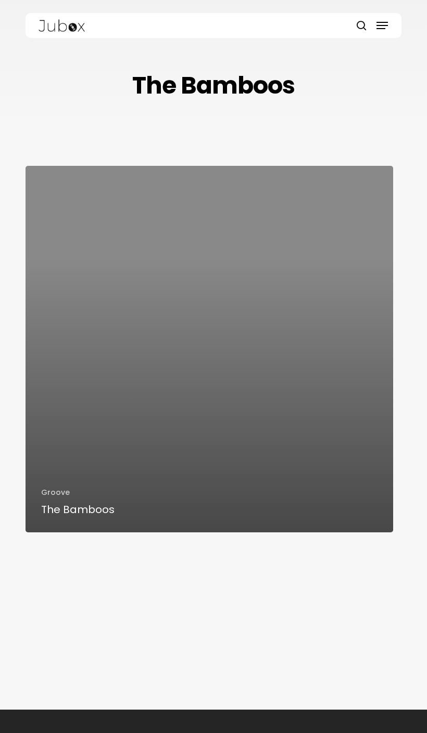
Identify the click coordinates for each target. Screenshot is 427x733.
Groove (55, 492)
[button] (382, 25)
